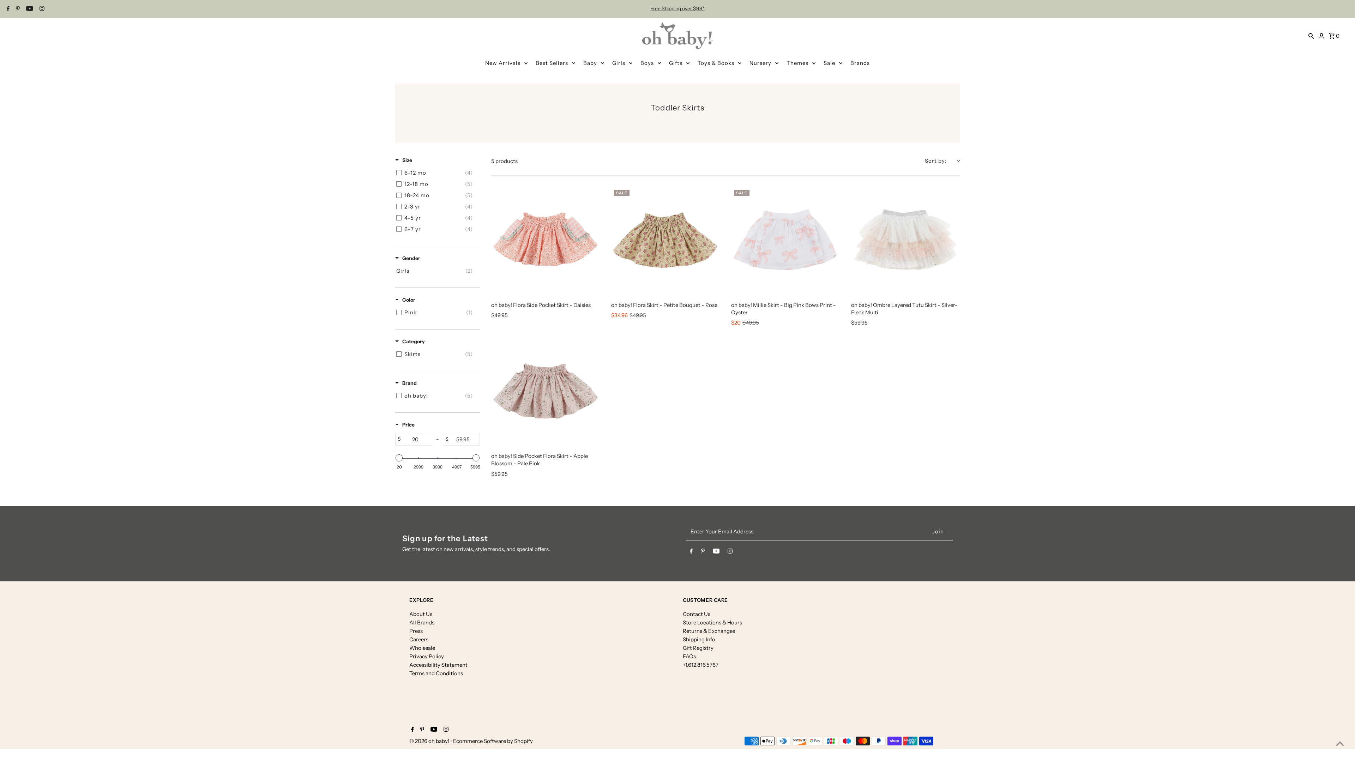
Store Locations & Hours (712, 622)
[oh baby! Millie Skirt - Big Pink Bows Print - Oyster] (785, 241)
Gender (411, 258)
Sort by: (936, 160)
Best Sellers (552, 63)
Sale (829, 63)
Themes (797, 63)
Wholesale (422, 648)
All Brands (421, 622)
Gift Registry (698, 648)
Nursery (760, 63)
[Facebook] (7, 9)
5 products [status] (504, 161)
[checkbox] (436, 172)
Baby (590, 63)
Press (416, 631)
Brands (860, 63)
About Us (420, 614)
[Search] (1311, 35)
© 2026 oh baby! (429, 741)
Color (408, 300)
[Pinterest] (17, 9)
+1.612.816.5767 (700, 664)
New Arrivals (502, 63)
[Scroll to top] (1340, 743)
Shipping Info (699, 639)
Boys (647, 63)
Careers (418, 639)
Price (408, 425)
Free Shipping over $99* (677, 8)
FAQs (689, 656)
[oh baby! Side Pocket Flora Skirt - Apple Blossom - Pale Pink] (545, 392)
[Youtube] (28, 9)
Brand (409, 383)
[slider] (399, 457)
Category (413, 341)
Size (407, 160)
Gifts (675, 63)
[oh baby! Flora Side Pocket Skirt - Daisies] (545, 241)
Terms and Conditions (436, 673)
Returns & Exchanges (709, 631)
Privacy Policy (426, 656)
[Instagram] (41, 9)
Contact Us (696, 614)
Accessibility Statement (438, 664)
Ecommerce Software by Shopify (493, 741)
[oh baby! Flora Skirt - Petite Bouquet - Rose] (665, 241)
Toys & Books (716, 63)
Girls (618, 63)
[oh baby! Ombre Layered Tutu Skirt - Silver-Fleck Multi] (905, 241)
